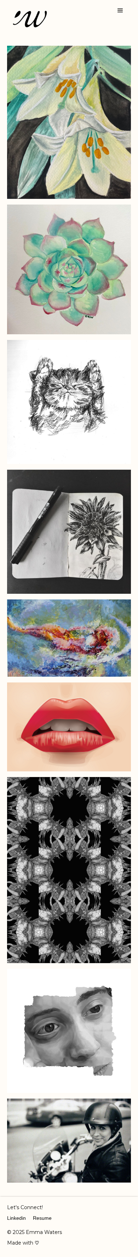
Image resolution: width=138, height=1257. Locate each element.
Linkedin (16, 1218)
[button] (120, 10)
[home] (28, 19)
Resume (42, 1218)
